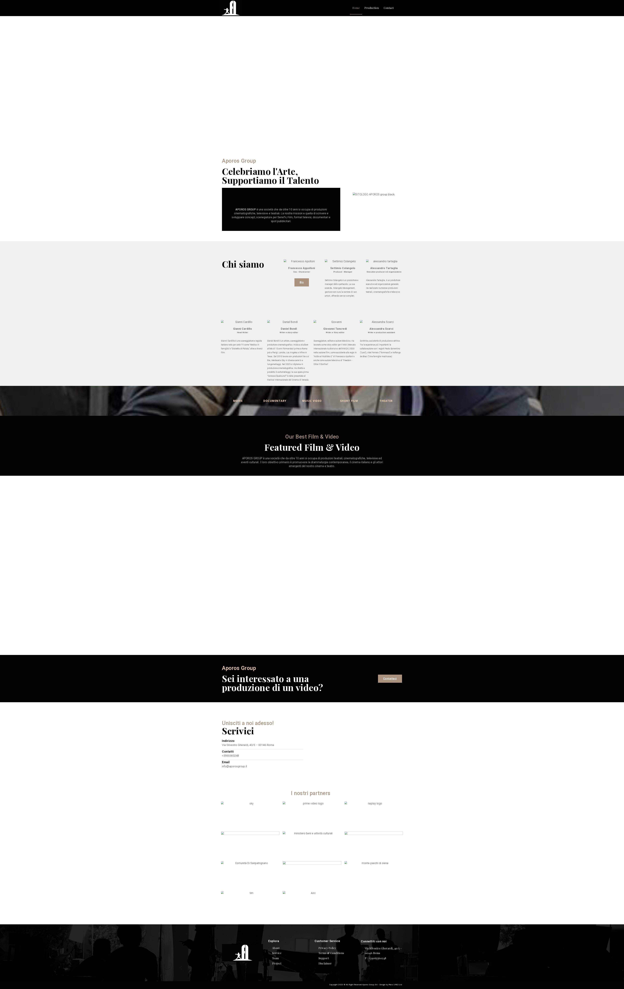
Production (371, 8)
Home (356, 8)
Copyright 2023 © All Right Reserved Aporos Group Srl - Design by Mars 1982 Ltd (365, 984)
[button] (400, 8)
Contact (389, 8)
